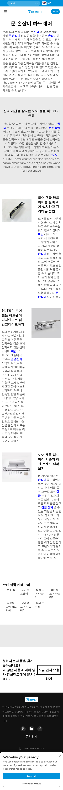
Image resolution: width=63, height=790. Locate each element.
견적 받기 (55, 11)
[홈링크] (35, 11)
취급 (37, 31)
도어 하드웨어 (25, 591)
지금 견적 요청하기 (48, 671)
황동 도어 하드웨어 (40, 593)
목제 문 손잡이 (39, 604)
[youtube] (23, 728)
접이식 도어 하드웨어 (54, 593)
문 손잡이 (15, 35)
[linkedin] (31, 728)
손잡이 (52, 35)
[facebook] (39, 728)
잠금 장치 (47, 507)
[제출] (36, 3)
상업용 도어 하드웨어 (25, 606)
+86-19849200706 (34, 748)
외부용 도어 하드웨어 (11, 606)
